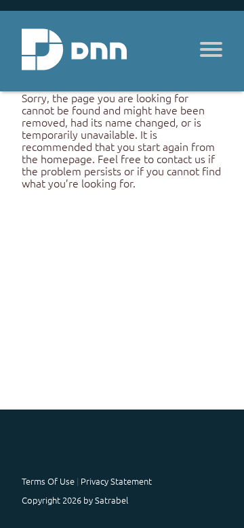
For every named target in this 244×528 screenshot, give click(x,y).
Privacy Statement (116, 481)
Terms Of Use (48, 481)
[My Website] (74, 51)
